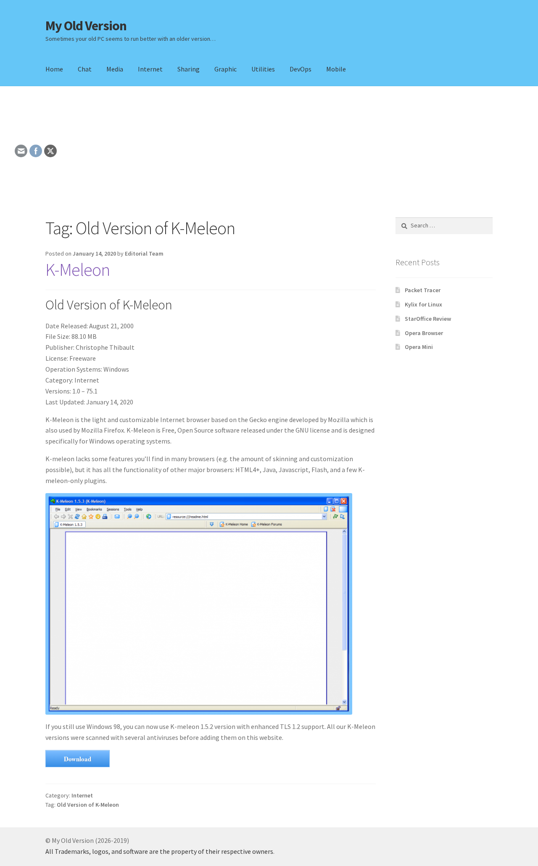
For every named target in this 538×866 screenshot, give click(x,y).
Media (114, 69)
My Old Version (86, 25)
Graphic (225, 69)
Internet (150, 69)
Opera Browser (424, 333)
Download (77, 758)
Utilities (263, 69)
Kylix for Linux (423, 304)
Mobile (336, 69)
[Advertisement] (269, 152)
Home (54, 69)
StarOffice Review (428, 318)
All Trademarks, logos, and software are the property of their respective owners (159, 851)
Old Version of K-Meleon (88, 804)
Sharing (188, 69)
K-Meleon (77, 269)
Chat (85, 69)
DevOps (300, 69)
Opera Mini (419, 347)
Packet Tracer (422, 290)
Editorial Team (144, 253)
